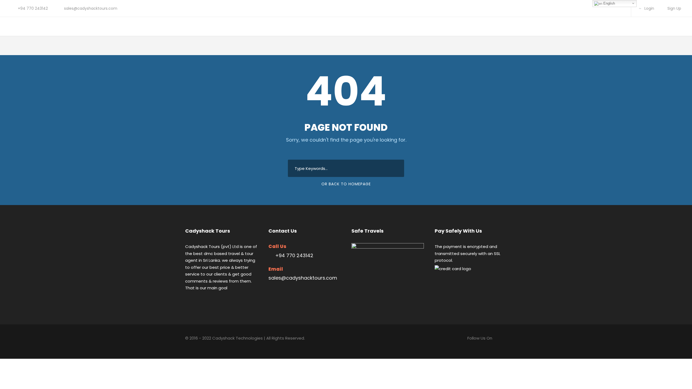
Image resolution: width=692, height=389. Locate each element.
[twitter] (612, 8)
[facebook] (603, 8)
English (608, 3)
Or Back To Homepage (346, 184)
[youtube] (620, 8)
